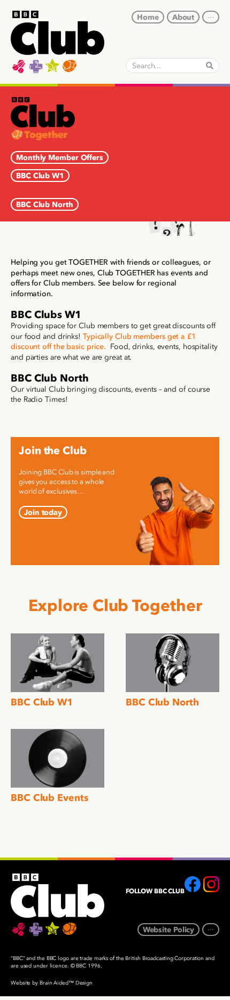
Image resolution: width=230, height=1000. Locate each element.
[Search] (210, 66)
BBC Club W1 (42, 702)
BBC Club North (162, 702)
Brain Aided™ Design (66, 983)
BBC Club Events (50, 798)
